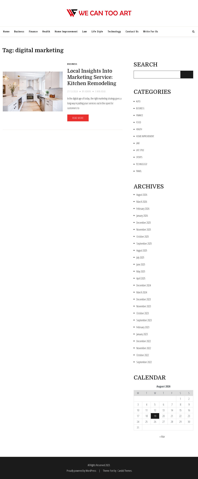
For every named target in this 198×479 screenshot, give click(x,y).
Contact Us (132, 31)
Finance (33, 31)
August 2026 (141, 194)
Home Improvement (66, 31)
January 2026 (142, 215)
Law (84, 31)
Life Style (97, 31)
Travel (139, 171)
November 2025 (143, 229)
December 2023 (143, 299)
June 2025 (140, 264)
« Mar (162, 436)
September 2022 (144, 362)
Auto (138, 101)
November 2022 (143, 348)
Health (46, 31)
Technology (114, 31)
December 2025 (143, 222)
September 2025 (144, 243)
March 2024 (141, 292)
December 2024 (143, 285)
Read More (78, 118)
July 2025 (140, 257)
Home (6, 31)
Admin (88, 91)
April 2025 (140, 278)
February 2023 (142, 327)
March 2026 (141, 201)
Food (138, 122)
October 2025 (142, 236)
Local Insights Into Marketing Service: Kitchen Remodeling (91, 77)
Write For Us (150, 31)
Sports (139, 157)
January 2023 (142, 334)
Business (19, 31)
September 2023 (144, 320)
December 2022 (143, 341)
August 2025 (141, 250)
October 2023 (142, 313)
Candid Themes (125, 470)
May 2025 (140, 271)
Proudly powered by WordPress (82, 470)
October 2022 (142, 355)
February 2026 (142, 208)
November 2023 (143, 306)
